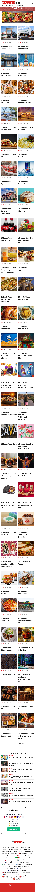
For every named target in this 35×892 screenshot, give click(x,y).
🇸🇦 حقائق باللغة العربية (8, 864)
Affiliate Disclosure (6, 851)
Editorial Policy (15, 847)
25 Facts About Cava (9, 444)
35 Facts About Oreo (9, 675)
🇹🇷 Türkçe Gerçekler (25, 877)
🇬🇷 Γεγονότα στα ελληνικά (24, 864)
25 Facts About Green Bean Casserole (7, 299)
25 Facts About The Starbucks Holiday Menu (25, 505)
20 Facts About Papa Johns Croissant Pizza (26, 736)
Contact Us (17, 849)
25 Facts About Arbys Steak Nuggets (24, 534)
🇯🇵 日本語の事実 (10, 868)
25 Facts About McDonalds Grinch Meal (25, 356)
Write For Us (26, 849)
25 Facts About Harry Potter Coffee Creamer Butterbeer (25, 385)
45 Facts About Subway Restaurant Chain (25, 620)
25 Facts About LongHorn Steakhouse (7, 211)
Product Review (8, 849)
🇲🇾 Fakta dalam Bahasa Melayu (17, 870)
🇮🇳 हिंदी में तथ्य (6, 866)
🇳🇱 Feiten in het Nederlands (10, 872)
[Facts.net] (11, 2)
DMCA (15, 851)
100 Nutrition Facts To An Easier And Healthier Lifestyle (20, 777)
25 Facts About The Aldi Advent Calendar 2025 (25, 446)
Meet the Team (25, 847)
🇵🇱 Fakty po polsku (25, 872)
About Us (6, 847)
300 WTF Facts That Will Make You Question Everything (19, 789)
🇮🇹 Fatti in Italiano (8, 858)
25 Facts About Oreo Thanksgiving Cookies (9, 476)
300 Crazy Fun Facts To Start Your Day (21, 757)
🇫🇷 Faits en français (9, 856)
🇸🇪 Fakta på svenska (23, 860)
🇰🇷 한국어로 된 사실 (22, 868)
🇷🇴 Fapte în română (9, 875)
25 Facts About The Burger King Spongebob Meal (8, 270)
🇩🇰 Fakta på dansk (10, 860)
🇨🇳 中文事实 (16, 879)
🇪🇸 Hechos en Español (23, 856)
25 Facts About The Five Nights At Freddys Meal (8, 385)
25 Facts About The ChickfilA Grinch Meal (25, 240)
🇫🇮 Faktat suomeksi (23, 862)
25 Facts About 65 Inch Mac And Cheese (8, 356)
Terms (21, 851)
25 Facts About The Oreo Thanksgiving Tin (8, 505)
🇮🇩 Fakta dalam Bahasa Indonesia (21, 866)
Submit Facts (5, 853)
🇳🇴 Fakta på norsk (10, 862)
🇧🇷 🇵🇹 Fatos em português (23, 858)
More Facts (14, 853)
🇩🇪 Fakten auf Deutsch (25, 853)
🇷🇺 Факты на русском (23, 875)
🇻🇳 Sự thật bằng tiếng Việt (10, 877)
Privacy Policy (28, 851)
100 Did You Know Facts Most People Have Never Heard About (20, 802)
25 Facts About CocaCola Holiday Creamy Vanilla (7, 564)
